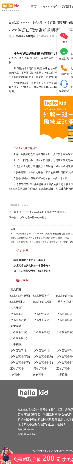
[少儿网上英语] (41, 320)
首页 (33, 7)
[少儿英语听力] (18, 320)
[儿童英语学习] (41, 332)
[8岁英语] (38, 374)
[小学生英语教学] (42, 362)
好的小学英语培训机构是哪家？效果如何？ (43, 212)
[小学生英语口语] (19, 356)
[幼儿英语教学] (41, 295)
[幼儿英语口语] (42, 301)
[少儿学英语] (16, 314)
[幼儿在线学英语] (19, 295)
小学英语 (37, 22)
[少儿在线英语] (41, 314)
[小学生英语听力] (42, 356)
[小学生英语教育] (19, 362)
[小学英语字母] (18, 350)
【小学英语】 (16, 344)
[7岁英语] (15, 374)
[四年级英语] (39, 368)
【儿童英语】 (16, 326)
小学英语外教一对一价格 (33, 217)
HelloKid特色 (49, 7)
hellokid (25, 22)
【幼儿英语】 (16, 289)
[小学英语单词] (41, 350)
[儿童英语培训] (18, 338)
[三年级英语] (16, 368)
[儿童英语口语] (18, 332)
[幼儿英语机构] (18, 301)
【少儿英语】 (16, 307)
